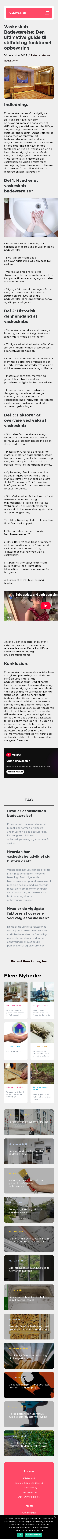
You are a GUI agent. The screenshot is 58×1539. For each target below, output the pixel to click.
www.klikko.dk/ (32, 1496)
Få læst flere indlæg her (29, 961)
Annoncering (29, 1512)
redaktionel (11, 60)
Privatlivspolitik (33, 1535)
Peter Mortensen (41, 55)
